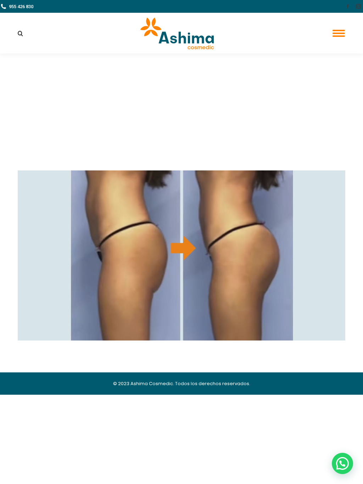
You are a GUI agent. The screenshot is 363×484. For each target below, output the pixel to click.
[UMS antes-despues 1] (181, 255)
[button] (342, 463)
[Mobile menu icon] (338, 33)
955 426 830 (21, 6)
